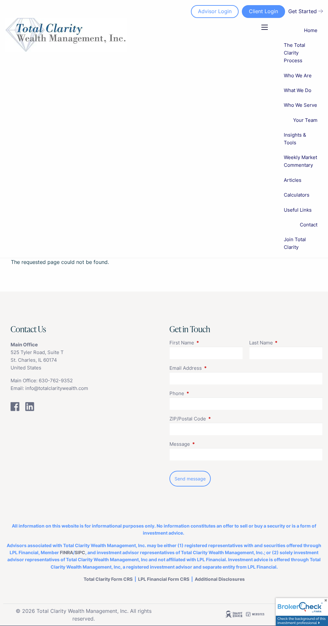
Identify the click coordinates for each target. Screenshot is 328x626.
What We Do (297, 90)
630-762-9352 (56, 380)
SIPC (80, 552)
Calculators (296, 195)
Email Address (210, 368)
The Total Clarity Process (294, 52)
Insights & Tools (295, 139)
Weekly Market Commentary (300, 161)
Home (310, 30)
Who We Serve (300, 105)
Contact (308, 225)
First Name (206, 343)
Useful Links (298, 210)
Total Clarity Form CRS (108, 579)
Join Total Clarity (295, 243)
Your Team (305, 120)
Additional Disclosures (220, 579)
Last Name (286, 343)
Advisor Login (215, 11)
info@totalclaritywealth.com (56, 388)
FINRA (66, 552)
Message (204, 444)
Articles (292, 180)
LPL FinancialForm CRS (163, 579)
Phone (201, 393)
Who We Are (298, 75)
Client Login (263, 11)
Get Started (302, 11)
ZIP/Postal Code (212, 419)
